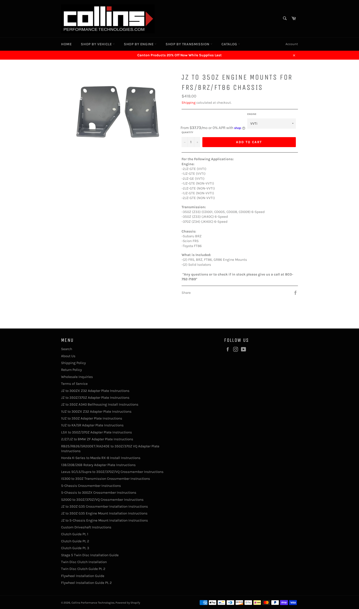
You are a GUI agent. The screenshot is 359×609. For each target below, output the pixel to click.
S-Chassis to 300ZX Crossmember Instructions (98, 492)
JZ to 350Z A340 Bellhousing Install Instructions (99, 404)
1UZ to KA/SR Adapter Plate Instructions (92, 425)
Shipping (188, 103)
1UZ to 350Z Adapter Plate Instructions (91, 418)
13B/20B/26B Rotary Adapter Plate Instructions (98, 465)
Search (66, 349)
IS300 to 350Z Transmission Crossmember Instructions (105, 478)
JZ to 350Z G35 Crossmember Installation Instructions (104, 506)
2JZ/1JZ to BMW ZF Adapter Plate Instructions (97, 439)
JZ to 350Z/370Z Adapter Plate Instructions (95, 397)
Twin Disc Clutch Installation (84, 562)
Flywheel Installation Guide (82, 576)
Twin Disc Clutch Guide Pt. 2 (83, 569)
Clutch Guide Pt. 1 (74, 534)
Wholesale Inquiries (77, 377)
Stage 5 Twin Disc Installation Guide (90, 555)
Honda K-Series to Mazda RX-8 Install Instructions (100, 458)
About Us (68, 356)
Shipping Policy (73, 363)
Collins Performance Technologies (92, 602)
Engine (251, 114)
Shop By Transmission (188, 44)
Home (66, 44)
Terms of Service (74, 383)
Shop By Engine (139, 44)
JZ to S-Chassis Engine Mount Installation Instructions (104, 520)
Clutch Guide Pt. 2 (75, 541)
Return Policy (71, 370)
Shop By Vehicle (97, 44)
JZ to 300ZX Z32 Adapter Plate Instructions (95, 391)
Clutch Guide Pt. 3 (75, 548)
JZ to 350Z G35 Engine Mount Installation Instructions (104, 513)
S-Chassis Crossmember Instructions (91, 486)
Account (291, 44)
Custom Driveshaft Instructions (86, 527)
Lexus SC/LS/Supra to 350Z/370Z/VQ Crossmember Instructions (112, 472)
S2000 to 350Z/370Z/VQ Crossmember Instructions (102, 499)
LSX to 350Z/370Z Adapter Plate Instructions (96, 432)
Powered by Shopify (128, 602)
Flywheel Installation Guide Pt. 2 (86, 583)
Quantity (187, 132)
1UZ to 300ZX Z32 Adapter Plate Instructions (96, 411)
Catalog (229, 44)
